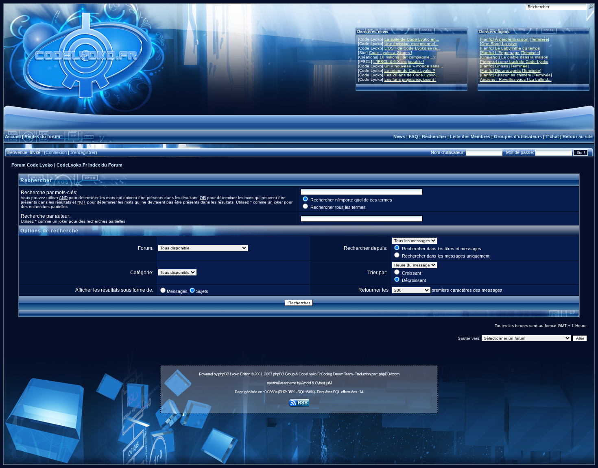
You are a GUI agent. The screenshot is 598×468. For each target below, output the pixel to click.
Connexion (56, 152)
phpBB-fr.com (389, 374)
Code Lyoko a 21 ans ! (390, 52)
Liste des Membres (470, 136)
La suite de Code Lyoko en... (411, 39)
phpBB (223, 374)
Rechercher (434, 136)
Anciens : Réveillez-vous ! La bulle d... (516, 79)
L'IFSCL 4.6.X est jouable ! (398, 61)
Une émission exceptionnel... (411, 43)
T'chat (552, 136)
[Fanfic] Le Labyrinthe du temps (510, 48)
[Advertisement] (299, 434)
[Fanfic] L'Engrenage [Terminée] (510, 52)
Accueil (13, 136)
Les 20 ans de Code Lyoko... (411, 75)
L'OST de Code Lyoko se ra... (412, 48)
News (399, 136)
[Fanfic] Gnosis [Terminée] (504, 66)
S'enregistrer (83, 152)
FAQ (413, 136)
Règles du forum (42, 136)
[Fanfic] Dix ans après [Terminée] (510, 70)
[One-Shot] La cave (498, 43)
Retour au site (578, 136)
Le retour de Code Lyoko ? (409, 70)
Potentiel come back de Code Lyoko (514, 61)
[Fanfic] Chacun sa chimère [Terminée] (516, 75)
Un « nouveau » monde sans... (413, 66)
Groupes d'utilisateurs (518, 136)
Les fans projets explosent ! (410, 79)
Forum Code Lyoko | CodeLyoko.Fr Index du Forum (66, 164)
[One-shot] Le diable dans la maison (514, 57)
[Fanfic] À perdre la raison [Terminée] (514, 39)
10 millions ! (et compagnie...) (407, 57)
